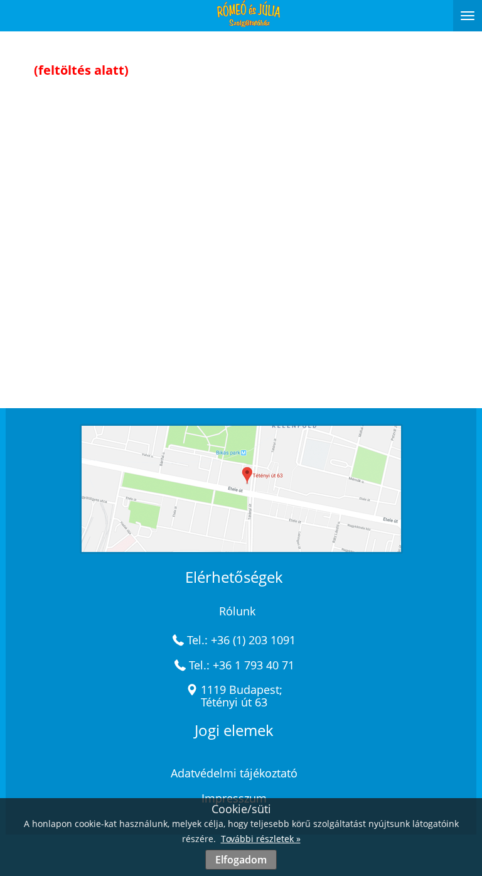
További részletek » (261, 839)
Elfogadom (241, 860)
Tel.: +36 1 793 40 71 (241, 665)
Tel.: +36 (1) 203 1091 (241, 639)
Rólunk (237, 611)
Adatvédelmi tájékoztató (234, 773)
